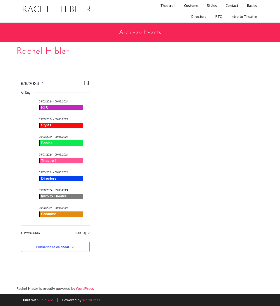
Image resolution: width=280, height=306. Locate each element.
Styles (212, 5)
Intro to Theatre (244, 16)
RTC (218, 16)
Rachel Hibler (56, 9)
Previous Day (32, 232)
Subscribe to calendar (52, 247)
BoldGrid (46, 300)
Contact (232, 5)
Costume (191, 5)
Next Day (80, 232)
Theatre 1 (49, 160)
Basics (252, 5)
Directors (198, 16)
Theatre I (167, 5)
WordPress (85, 288)
